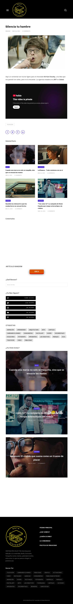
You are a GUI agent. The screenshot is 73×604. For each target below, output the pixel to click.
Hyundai (8, 200)
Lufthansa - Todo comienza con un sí (50, 170)
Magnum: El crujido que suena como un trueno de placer (36, 458)
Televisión (10, 124)
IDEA (36, 271)
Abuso (7, 167)
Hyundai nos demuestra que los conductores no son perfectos (16, 205)
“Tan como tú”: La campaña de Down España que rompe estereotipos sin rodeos (50, 206)
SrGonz (8, 31)
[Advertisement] (36, 495)
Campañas (40, 200)
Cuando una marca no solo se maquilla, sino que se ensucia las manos (20, 171)
